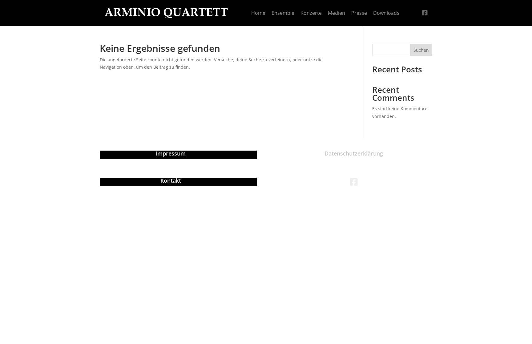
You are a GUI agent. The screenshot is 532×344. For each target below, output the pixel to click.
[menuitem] (258, 12)
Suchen (421, 50)
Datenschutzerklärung (353, 153)
